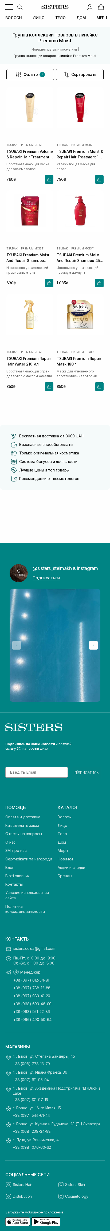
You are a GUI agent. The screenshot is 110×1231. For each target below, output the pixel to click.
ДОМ (81, 17)
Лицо (62, 825)
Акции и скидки (71, 867)
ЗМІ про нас (15, 850)
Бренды (65, 875)
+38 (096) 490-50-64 (32, 1019)
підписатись (86, 772)
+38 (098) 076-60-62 (32, 1147)
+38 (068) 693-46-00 (32, 1004)
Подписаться (46, 577)
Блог (9, 867)
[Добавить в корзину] (49, 179)
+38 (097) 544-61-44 (31, 1115)
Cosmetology (76, 1196)
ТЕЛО (60, 17)
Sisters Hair (22, 1184)
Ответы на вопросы (23, 833)
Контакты (14, 884)
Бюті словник (17, 875)
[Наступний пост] (93, 645)
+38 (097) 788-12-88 (31, 988)
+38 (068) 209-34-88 (32, 1131)
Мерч (63, 850)
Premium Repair (32, 144)
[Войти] (89, 7)
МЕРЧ (102, 17)
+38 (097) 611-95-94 (31, 1079)
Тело (62, 833)
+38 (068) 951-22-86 (31, 1011)
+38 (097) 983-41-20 (31, 996)
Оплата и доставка (22, 817)
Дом (62, 842)
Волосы (65, 817)
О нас (10, 842)
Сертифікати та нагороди (28, 859)
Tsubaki (12, 144)
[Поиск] (19, 7)
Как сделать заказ (22, 825)
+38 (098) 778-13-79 (31, 1063)
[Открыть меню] (9, 7)
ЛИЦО (38, 17)
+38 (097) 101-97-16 (30, 1099)
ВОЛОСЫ (13, 17)
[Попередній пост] (16, 645)
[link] (101, 7)
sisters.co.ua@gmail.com (34, 948)
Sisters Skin (75, 1184)
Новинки (65, 859)
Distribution (22, 1196)
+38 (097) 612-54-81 (31, 980)
